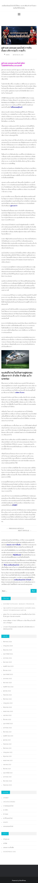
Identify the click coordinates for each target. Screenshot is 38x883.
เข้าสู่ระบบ (6, 839)
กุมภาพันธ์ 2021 (8, 772)
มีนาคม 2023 (7, 670)
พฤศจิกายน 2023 (8, 666)
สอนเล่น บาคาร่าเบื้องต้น (14, 545)
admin (8, 54)
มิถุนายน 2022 (7, 707)
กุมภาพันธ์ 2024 (8, 654)
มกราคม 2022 (7, 727)
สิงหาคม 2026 (7, 641)
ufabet (6, 797)
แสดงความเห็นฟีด (8, 847)
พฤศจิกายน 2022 (8, 686)
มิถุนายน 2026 (7, 650)
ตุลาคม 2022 (7, 691)
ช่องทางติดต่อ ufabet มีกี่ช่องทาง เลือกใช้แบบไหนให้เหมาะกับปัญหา (19, 621)
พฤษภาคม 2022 (8, 711)
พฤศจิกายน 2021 (8, 736)
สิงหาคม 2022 (7, 699)
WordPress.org (9, 851)
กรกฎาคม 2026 (8, 645)
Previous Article (16, 528)
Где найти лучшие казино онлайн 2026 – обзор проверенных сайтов (19, 609)
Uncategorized (9, 801)
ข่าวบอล (5, 814)
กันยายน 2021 (7, 744)
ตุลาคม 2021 (7, 740)
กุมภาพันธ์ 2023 (8, 674)
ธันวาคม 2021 (7, 732)
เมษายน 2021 (7, 764)
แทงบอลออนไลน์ (8, 826)
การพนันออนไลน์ (8, 806)
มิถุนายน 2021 (7, 756)
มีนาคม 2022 (7, 719)
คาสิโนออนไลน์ (7, 818)
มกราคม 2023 (7, 678)
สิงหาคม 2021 (7, 748)
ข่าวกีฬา (5, 810)
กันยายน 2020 (7, 785)
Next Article (24, 530)
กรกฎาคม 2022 (8, 703)
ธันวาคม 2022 (7, 682)
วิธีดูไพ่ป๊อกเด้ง (17, 555)
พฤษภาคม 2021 (8, 760)
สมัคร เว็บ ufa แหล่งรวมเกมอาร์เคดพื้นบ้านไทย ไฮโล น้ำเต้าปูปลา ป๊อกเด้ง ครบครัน (19, 615)
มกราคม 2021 (7, 776)
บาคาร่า (5, 822)
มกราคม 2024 (7, 658)
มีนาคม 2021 (7, 768)
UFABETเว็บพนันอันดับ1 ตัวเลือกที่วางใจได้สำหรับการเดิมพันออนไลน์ (18, 628)
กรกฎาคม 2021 (7, 752)
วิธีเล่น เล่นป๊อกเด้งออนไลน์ (11, 565)
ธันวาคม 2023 (7, 662)
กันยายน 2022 (7, 695)
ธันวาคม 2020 (7, 781)
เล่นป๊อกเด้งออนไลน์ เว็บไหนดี (22, 580)
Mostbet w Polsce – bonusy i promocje (18, 604)
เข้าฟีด (5, 843)
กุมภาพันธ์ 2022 (8, 723)
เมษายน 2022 (7, 715)
